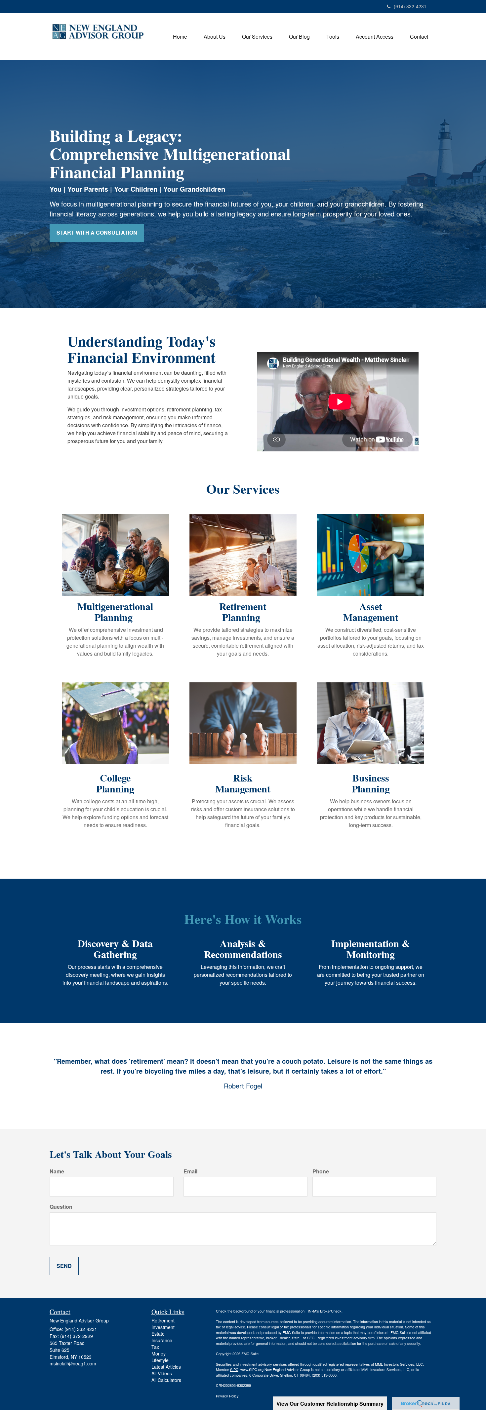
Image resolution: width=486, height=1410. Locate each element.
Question (61, 1206)
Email (190, 1171)
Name (57, 1171)
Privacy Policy (227, 1395)
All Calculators (166, 1380)
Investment (163, 1327)
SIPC (234, 1369)
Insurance (161, 1340)
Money (158, 1353)
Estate (158, 1333)
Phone (320, 1171)
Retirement (163, 1320)
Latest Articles (166, 1366)
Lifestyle (160, 1360)
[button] (214, 37)
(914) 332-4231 (410, 6)
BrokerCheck (331, 1311)
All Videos (161, 1373)
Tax (155, 1347)
